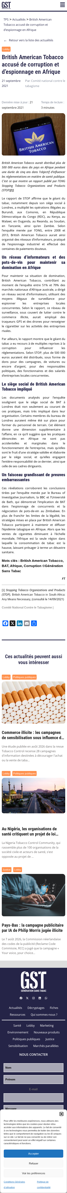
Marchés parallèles (46, 1046)
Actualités (19, 19)
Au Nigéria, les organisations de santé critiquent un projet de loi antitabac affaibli (29, 831)
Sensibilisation (18, 1046)
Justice (7, 869)
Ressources (17, 1015)
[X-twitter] (27, 998)
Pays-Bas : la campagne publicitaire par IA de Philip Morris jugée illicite (32, 928)
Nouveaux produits (47, 1032)
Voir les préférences (33, 1173)
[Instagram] (33, 998)
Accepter (33, 1153)
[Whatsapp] (46, 998)
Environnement (18, 1032)
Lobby (6, 49)
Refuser (33, 1163)
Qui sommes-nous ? (44, 1015)
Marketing (47, 1025)
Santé (17, 1025)
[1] (3, 590)
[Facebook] (21, 998)
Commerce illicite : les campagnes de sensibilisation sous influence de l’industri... (32, 735)
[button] (61, 1114)
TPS (6, 19)
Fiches (54, 1008)
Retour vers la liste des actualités (28, 40)
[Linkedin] (40, 998)
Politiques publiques (24, 677)
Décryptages (36, 1008)
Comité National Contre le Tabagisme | (27, 607)
